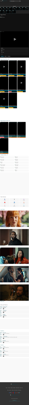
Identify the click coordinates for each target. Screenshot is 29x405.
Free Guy (19, 73)
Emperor (1, 105)
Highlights (14, 6)
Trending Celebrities (4, 154)
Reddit (15, 393)
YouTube (13, 393)
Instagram (11, 393)
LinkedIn (14, 393)
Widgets (19, 393)
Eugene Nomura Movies (4, 59)
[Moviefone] (5, 1)
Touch (1, 73)
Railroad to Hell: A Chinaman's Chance (13, 89)
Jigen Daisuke (10, 73)
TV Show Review (4, 315)
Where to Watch (1, 152)
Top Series (2, 344)
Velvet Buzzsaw (2, 89)
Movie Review (4, 307)
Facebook (9, 393)
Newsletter (18, 393)
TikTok (17, 393)
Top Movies (2, 330)
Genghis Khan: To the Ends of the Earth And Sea (13, 105)
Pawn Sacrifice (19, 89)
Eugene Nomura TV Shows (5, 120)
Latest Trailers (3, 209)
